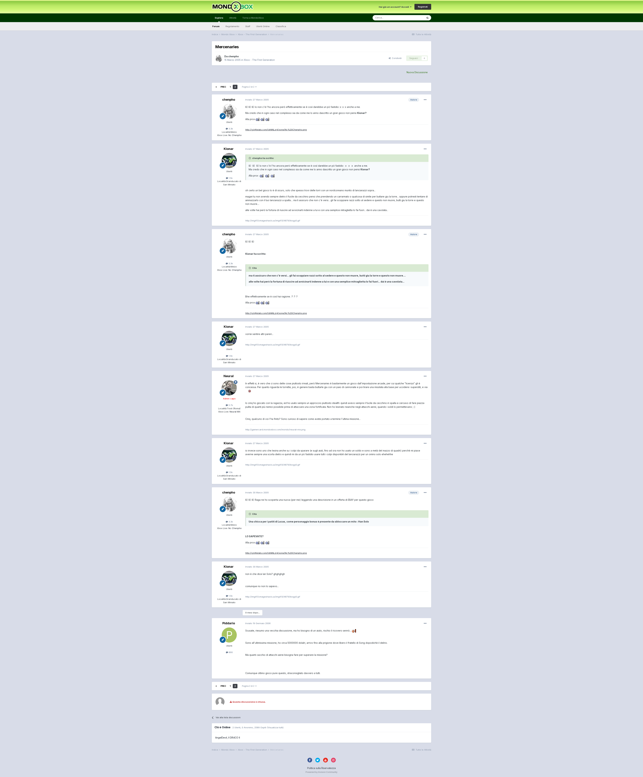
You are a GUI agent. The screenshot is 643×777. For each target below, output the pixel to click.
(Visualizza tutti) (275, 727)
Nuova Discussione (417, 72)
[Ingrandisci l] (258, 119)
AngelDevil (221, 737)
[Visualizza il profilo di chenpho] (219, 58)
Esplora (219, 17)
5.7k (230, 405)
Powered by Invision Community (321, 772)
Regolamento (232, 26)
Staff (247, 26)
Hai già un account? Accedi (394, 7)
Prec (223, 87)
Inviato (257, 99)
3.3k (230, 128)
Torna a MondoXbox (253, 17)
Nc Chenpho (235, 135)
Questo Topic (412, 17)
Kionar (229, 149)
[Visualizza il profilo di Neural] (229, 387)
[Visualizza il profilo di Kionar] (229, 160)
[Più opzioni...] (425, 100)
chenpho (233, 56)
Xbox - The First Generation (259, 59)
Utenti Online (263, 26)
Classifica (281, 26)
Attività (232, 17)
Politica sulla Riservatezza (321, 768)
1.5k (230, 178)
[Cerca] (427, 17)
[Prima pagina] (216, 87)
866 (230, 652)
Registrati (423, 6)
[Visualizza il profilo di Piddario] (229, 635)
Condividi (396, 58)
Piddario (228, 623)
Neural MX (234, 411)
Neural (229, 376)
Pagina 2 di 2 (248, 87)
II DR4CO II (234, 737)
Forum (216, 26)
